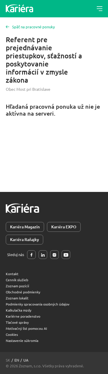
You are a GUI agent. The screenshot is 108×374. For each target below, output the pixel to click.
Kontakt (12, 273)
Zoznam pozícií (17, 286)
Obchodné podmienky (23, 292)
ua (26, 360)
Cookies (12, 334)
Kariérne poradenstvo (23, 316)
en (16, 360)
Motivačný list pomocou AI (26, 328)
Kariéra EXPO (63, 226)
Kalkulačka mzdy (18, 310)
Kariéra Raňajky (24, 239)
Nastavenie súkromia (22, 340)
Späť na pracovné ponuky (33, 26)
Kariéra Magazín (25, 226)
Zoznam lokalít (17, 298)
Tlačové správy (17, 322)
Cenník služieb (17, 279)
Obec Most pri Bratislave (28, 89)
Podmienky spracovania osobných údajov (37, 304)
